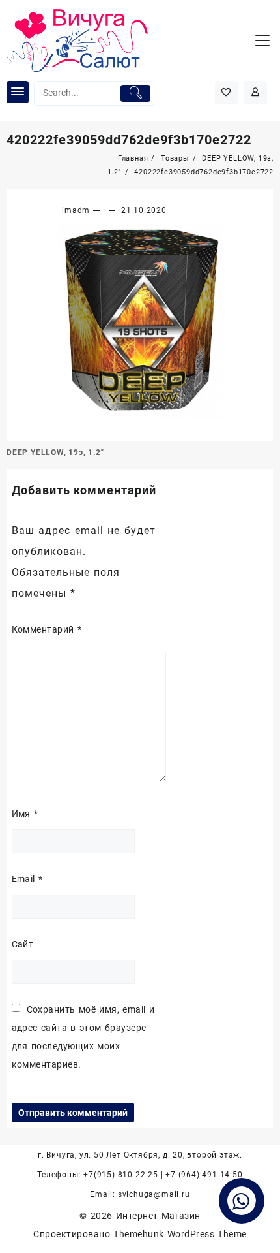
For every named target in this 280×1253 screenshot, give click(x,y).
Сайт (23, 944)
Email (27, 879)
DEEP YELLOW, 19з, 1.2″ (55, 452)
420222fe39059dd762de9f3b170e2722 (129, 140)
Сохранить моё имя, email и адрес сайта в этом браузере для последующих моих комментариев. (83, 1037)
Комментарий (47, 629)
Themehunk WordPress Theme (179, 1234)
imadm (76, 210)
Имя (25, 813)
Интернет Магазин (158, 1216)
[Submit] (135, 93)
